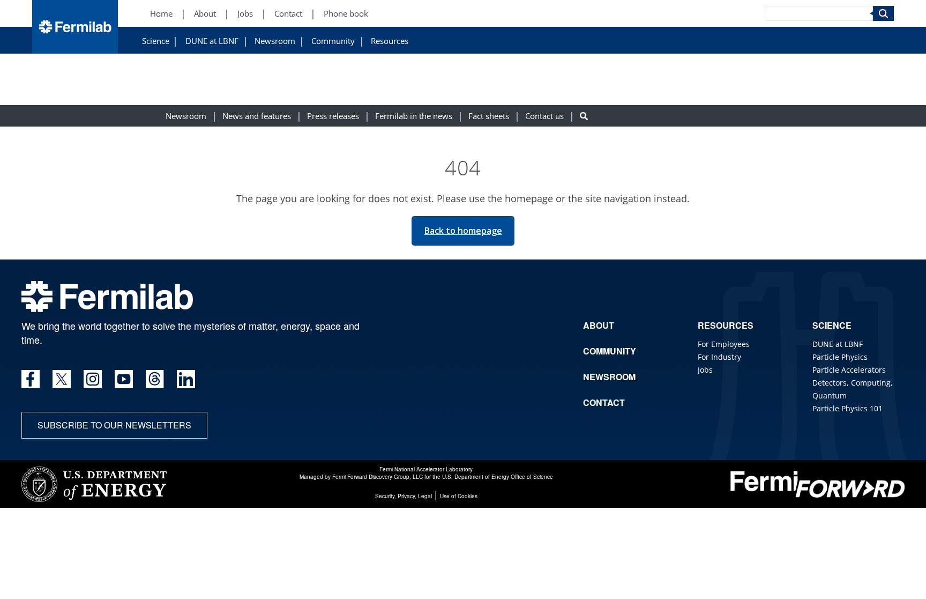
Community (333, 41)
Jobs (245, 14)
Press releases (333, 116)
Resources (389, 41)
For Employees (724, 344)
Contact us (544, 116)
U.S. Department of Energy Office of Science (497, 476)
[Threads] (155, 379)
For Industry (719, 357)
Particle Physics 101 (847, 408)
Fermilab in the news (413, 116)
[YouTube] (124, 379)
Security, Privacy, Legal (403, 496)
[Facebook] (30, 379)
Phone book (346, 14)
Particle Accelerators (849, 370)
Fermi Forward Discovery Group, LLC (377, 476)
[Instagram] (93, 379)
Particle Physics (840, 357)
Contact (288, 14)
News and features (256, 116)
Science (155, 41)
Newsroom (275, 41)
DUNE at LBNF (211, 41)
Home (161, 14)
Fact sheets (488, 116)
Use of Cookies (458, 496)
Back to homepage (463, 230)
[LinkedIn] (186, 379)
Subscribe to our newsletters (114, 425)
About (205, 14)
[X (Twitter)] (62, 379)
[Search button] (584, 116)
